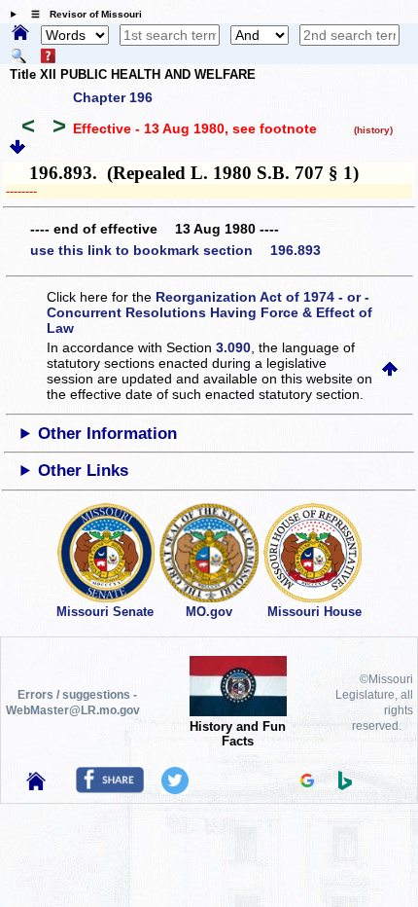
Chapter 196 (113, 97)
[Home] (20, 34)
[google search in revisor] (307, 782)
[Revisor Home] (36, 785)
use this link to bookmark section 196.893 (175, 250)
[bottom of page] (17, 150)
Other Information (107, 433)
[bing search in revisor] (345, 785)
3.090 (233, 347)
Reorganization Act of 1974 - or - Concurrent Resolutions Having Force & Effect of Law (209, 312)
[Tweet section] (175, 789)
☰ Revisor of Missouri (81, 14)
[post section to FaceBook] (110, 788)
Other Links (83, 470)
